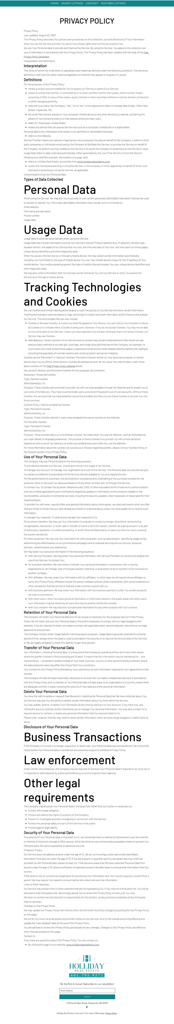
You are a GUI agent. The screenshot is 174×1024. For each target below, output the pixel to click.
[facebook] (87, 1007)
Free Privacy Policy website (61, 365)
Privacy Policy (111, 1013)
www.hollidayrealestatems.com (93, 161)
